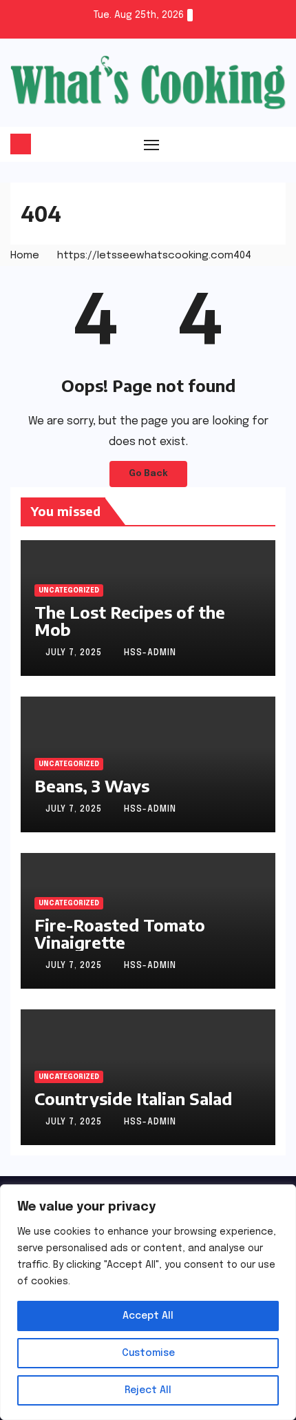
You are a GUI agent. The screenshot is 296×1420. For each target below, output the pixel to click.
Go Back (148, 473)
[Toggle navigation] (151, 144)
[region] (148, 1302)
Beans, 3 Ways (91, 785)
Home (24, 255)
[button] (277, 144)
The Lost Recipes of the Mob (129, 620)
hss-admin (150, 653)
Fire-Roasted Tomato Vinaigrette (119, 933)
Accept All (148, 1316)
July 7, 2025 (75, 653)
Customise (148, 1353)
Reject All (148, 1390)
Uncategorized (69, 590)
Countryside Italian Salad (133, 1098)
